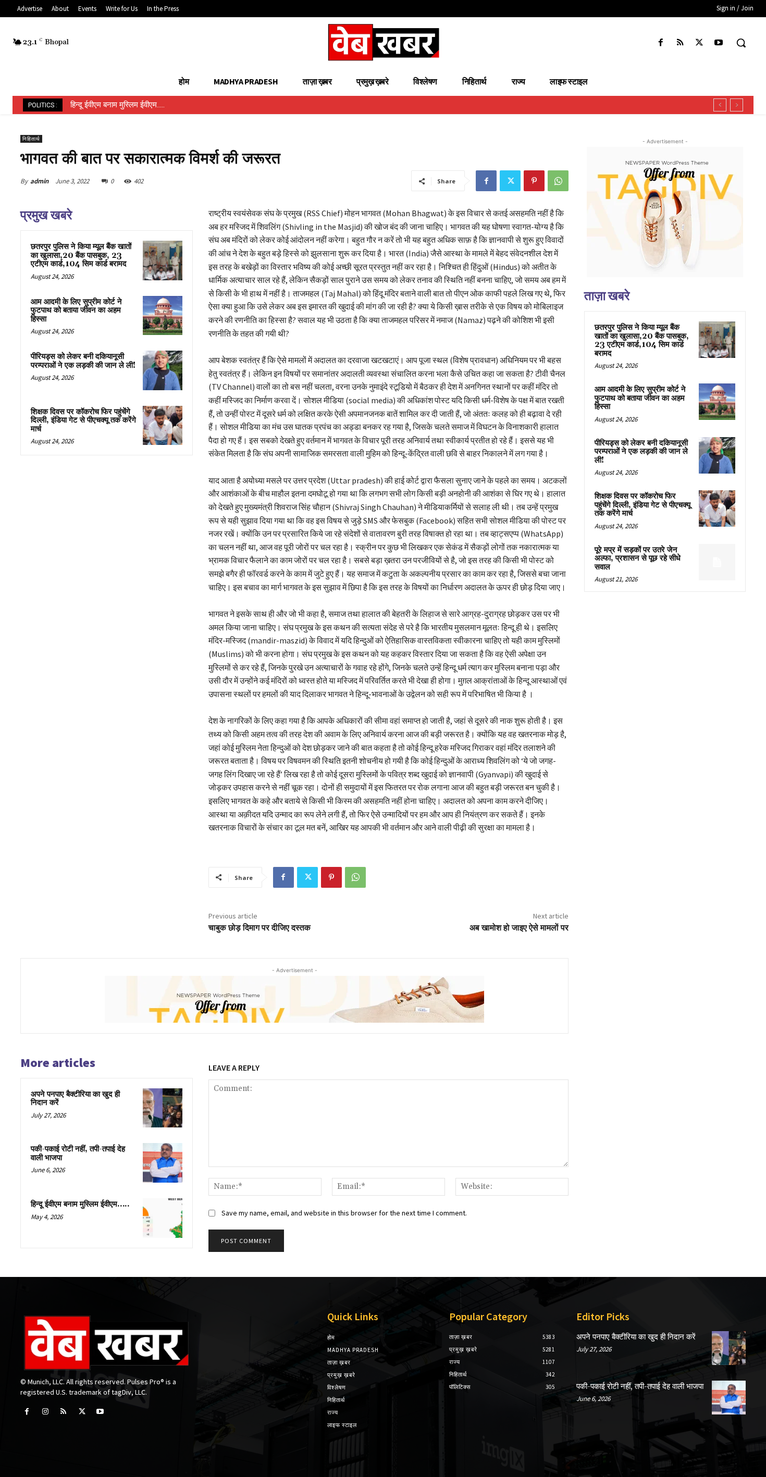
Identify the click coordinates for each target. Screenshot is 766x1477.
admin (39, 181)
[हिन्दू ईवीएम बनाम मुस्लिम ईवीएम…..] (162, 1218)
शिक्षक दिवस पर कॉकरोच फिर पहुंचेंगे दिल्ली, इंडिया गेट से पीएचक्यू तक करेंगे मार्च (83, 420)
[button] (740, 42)
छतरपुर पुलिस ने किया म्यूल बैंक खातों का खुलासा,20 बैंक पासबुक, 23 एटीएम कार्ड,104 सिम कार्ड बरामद (81, 255)
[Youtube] (719, 43)
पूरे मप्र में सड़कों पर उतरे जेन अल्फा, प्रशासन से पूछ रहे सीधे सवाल (638, 558)
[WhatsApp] (558, 180)
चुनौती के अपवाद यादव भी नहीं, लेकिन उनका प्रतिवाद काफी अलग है (164, 104)
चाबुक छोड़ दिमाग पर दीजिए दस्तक (259, 928)
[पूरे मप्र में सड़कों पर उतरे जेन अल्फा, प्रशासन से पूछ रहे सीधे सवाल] (717, 562)
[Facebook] (660, 43)
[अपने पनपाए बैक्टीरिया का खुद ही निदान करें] (162, 1108)
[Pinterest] (534, 180)
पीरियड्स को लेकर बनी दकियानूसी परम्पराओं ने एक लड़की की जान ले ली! (83, 361)
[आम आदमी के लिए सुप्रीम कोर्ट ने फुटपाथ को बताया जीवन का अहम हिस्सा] (162, 316)
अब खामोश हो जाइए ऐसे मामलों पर (519, 928)
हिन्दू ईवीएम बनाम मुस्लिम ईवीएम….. (80, 1204)
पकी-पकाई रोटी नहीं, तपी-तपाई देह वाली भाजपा (78, 1153)
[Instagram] (45, 1411)
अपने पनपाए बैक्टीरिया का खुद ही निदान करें (75, 1098)
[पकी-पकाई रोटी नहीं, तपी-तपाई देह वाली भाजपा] (162, 1163)
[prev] (719, 104)
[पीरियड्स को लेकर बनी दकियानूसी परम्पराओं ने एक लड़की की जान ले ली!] (162, 370)
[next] (736, 104)
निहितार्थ (31, 138)
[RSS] (680, 43)
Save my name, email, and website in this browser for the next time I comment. (344, 1213)
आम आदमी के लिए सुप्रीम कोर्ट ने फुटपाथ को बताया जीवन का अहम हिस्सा (76, 310)
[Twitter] (700, 43)
